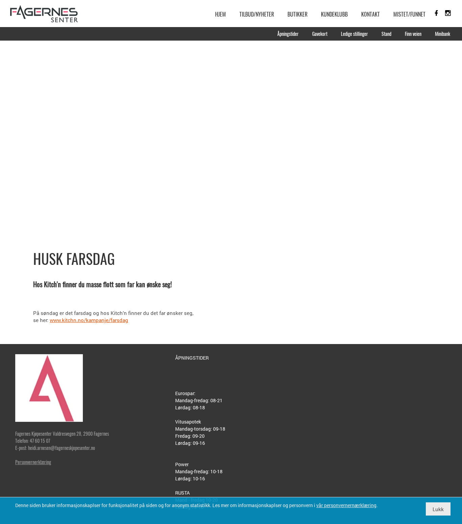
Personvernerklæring (33, 461)
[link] (44, 13)
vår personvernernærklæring (346, 505)
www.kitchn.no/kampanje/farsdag (89, 320)
